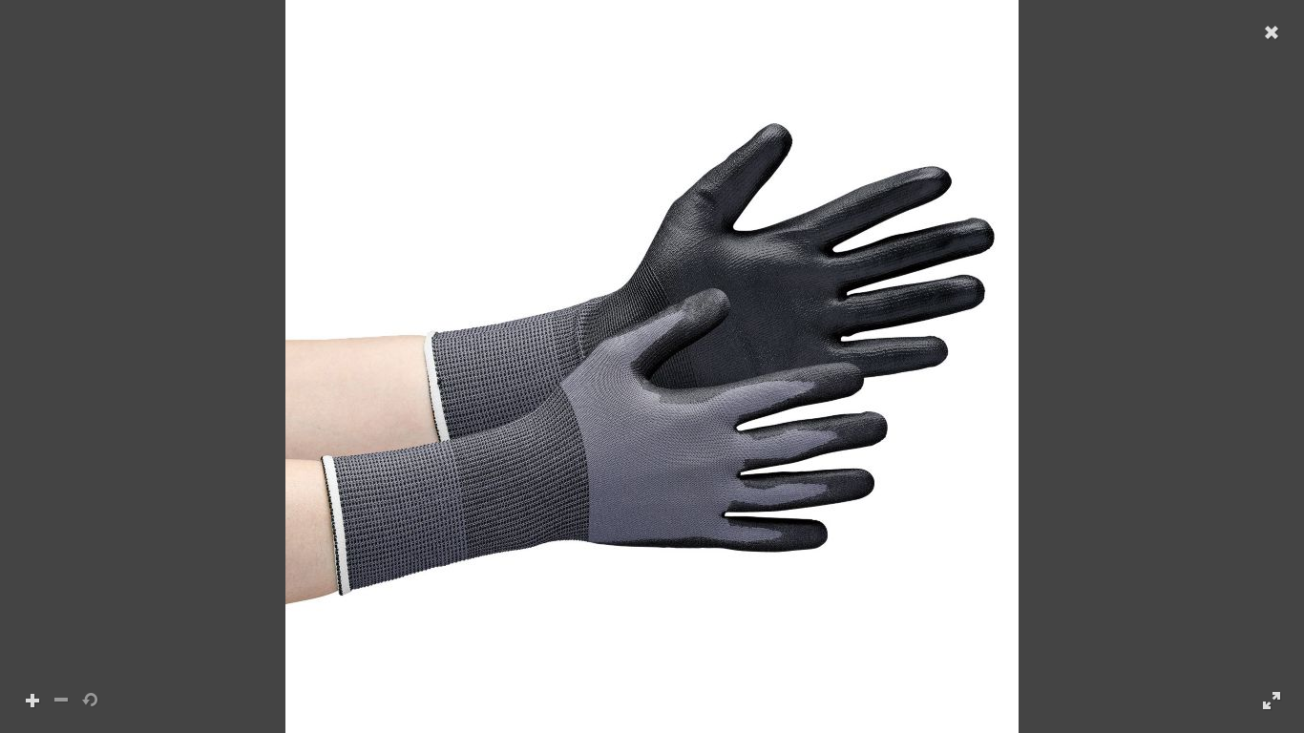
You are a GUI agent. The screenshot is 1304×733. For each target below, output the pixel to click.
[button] (652, 366)
